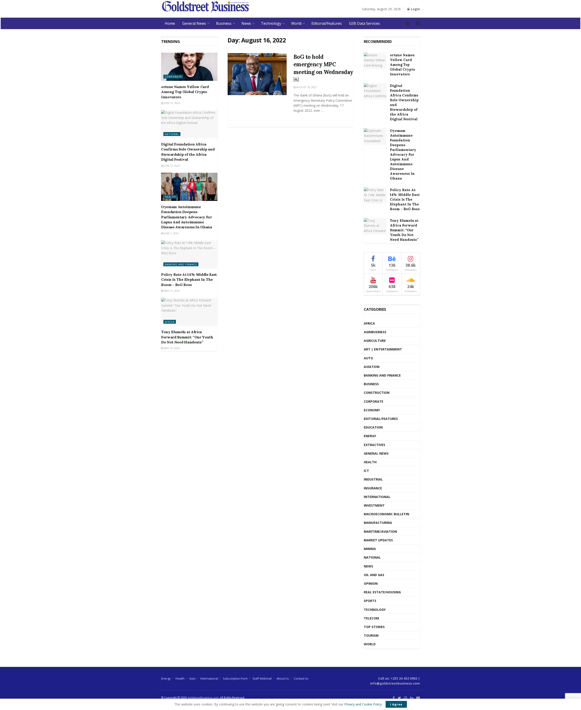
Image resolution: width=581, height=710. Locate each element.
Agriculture (375, 340)
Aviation (371, 367)
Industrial (373, 479)
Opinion (371, 583)
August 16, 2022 (306, 87)
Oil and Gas (374, 575)
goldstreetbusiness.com (203, 698)
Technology (271, 23)
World (296, 23)
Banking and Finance (181, 264)
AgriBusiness (375, 332)
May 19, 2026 (171, 348)
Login (415, 9)
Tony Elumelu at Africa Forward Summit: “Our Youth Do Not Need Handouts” (187, 337)
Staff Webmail (262, 678)
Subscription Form (235, 678)
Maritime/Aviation (380, 531)
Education (373, 427)
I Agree (396, 704)
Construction (376, 392)
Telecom (371, 618)
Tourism (371, 635)
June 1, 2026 (170, 233)
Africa (170, 321)
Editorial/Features (326, 23)
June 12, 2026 (171, 103)
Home (170, 23)
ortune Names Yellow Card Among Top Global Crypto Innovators (185, 91)
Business (223, 23)
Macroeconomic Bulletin (386, 514)
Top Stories (374, 627)
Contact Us (301, 678)
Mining (370, 549)
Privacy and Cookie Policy (363, 704)
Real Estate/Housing (382, 592)
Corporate (173, 76)
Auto (368, 358)
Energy (370, 436)
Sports (370, 601)
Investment (374, 505)
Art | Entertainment (383, 349)
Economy (372, 410)
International (377, 497)
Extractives (374, 445)
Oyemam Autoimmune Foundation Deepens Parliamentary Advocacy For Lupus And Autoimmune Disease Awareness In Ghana (186, 217)
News (246, 23)
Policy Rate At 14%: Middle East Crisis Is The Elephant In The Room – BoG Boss (189, 279)
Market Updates (378, 540)
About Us (282, 678)
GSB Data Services (364, 23)
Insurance (373, 488)
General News (194, 23)
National (172, 134)
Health (170, 196)
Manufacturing (378, 522)
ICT (366, 470)
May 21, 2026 (171, 290)
